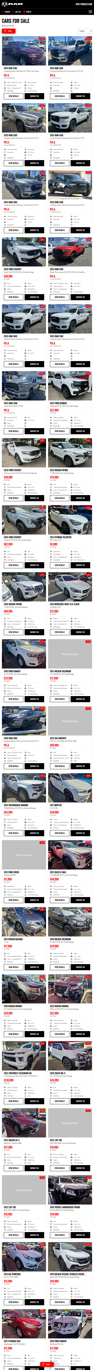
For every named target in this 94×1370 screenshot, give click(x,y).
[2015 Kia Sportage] (24, 1256)
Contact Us (34, 96)
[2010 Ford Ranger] (70, 1324)
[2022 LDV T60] (70, 1123)
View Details (13, 96)
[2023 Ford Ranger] (70, 385)
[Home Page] (12, 4)
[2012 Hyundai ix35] (24, 1324)
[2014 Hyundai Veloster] (70, 520)
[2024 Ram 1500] (70, 51)
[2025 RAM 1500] (70, 252)
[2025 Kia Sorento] (70, 720)
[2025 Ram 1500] (24, 118)
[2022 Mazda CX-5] (24, 1123)
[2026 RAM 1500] (24, 720)
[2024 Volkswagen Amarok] (24, 788)
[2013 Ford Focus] (24, 855)
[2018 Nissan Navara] (24, 989)
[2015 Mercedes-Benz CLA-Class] (70, 587)
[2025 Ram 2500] (24, 385)
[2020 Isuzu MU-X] (70, 1055)
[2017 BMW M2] (70, 788)
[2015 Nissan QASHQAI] (24, 921)
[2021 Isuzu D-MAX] (70, 855)
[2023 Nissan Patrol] (70, 453)
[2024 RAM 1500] (24, 51)
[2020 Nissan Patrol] (24, 587)
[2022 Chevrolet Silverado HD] (24, 1055)
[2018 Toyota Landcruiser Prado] (70, 1190)
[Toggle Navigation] (90, 12)
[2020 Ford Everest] (24, 252)
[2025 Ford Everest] (24, 520)
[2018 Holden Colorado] (70, 921)
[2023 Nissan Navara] (70, 989)
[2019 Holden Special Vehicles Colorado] (70, 1256)
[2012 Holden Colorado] (70, 654)
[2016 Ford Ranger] (24, 654)
